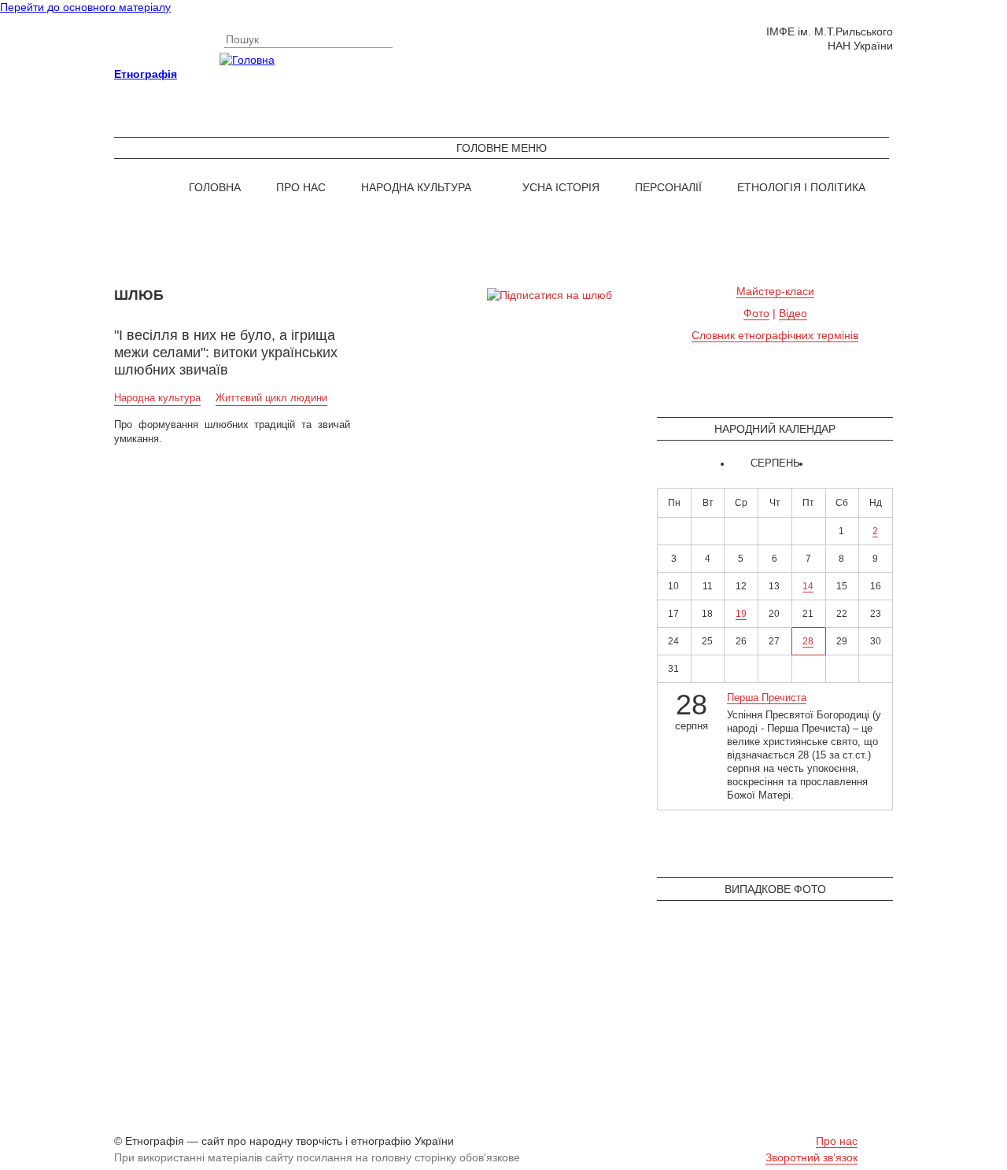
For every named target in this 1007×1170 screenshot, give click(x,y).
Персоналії (668, 187)
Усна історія (560, 187)
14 (807, 586)
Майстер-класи (775, 291)
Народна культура (416, 187)
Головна (215, 187)
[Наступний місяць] (814, 464)
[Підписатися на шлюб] (549, 295)
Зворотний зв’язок (811, 1157)
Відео (793, 313)
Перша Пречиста (766, 697)
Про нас (301, 187)
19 (741, 613)
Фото (756, 313)
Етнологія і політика (801, 187)
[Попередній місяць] (736, 464)
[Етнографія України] (503, 60)
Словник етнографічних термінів (775, 335)
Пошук (242, 39)
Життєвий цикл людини (271, 398)
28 (807, 641)
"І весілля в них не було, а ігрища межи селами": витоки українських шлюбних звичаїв (226, 352)
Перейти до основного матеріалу (85, 7)
